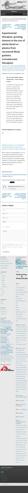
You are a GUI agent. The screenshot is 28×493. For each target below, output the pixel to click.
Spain (3, 293)
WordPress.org (4, 480)
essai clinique (9, 333)
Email (5, 218)
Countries (6, 325)
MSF (1, 345)
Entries (3, 476)
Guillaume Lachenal (4, 336)
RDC (18, 68)
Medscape (18, 309)
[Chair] (21, 280)
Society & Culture (4, 268)
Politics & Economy (4, 265)
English (11, 66)
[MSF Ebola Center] (7, 370)
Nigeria (9, 68)
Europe (2, 289)
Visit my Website (12, 188)
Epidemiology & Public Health (19, 66)
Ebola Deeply (20, 416)
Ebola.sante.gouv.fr (19, 289)
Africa (11, 18)
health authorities (18, 69)
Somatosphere (4, 355)
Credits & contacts (4, 469)
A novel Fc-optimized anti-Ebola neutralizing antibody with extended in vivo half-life (21, 367)
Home (8, 18)
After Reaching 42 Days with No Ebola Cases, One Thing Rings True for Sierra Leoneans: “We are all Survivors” (21, 458)
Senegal (3, 284)
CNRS (6, 323)
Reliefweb (20, 413)
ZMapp (22, 70)
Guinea (3, 68)
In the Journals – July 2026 (21, 344)
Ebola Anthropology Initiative (21, 292)
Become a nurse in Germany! (21, 329)
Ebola (8, 326)
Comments (4, 478)
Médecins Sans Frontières (9, 344)
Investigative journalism (5, 340)
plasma (12, 70)
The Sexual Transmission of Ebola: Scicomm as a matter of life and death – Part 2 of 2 (21, 440)
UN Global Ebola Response (21, 318)
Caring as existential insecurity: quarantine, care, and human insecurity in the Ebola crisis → (20, 27)
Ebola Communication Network (20, 422)
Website (4, 221)
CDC (3, 323)
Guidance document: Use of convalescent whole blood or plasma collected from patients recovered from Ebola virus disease (14, 147)
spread (10, 355)
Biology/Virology (21, 65)
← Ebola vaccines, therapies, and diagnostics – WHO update (7, 26)
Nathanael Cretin (18, 186)
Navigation (14, 11)
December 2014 (4, 309)
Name (5, 214)
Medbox (17, 307)
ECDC (17, 303)
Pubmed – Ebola (21, 348)
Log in (2, 473)
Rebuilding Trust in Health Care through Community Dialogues (21, 434)
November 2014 (4, 311)
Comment (5, 231)
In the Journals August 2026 (21, 326)
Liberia (6, 68)
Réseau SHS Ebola (19, 314)
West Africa (8, 358)
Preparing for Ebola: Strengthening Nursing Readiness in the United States (21, 352)
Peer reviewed (14, 68)
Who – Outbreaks (22, 409)
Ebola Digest (20, 400)
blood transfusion (10, 69)
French (2, 303)
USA (1, 295)
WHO (20, 70)
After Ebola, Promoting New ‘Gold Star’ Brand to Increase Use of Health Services (21, 427)
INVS (17, 305)
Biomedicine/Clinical (6, 66)
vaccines (16, 70)
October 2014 (3, 314)
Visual (5, 358)
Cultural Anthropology (20, 287)
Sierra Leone (21, 68)
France (3, 291)
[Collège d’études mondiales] (21, 268)
